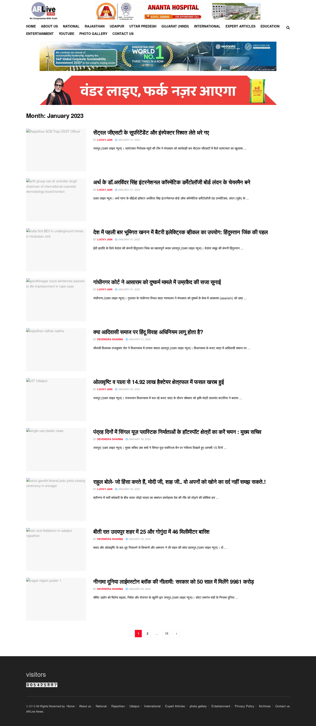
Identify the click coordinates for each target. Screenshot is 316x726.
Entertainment (40, 33)
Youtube (66, 33)
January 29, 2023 (139, 589)
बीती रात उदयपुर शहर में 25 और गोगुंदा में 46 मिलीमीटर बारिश (151, 531)
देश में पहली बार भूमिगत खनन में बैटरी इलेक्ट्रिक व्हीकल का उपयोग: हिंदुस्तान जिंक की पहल (180, 232)
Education (269, 26)
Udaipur (117, 26)
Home (31, 26)
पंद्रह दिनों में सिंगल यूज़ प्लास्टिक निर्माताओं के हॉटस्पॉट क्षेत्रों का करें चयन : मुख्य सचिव (177, 431)
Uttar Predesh (142, 26)
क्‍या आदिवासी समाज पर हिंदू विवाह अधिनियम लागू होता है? (148, 332)
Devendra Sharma (110, 339)
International (207, 26)
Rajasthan (95, 26)
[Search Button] (288, 27)
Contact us (122, 33)
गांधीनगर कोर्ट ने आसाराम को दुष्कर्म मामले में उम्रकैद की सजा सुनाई (157, 282)
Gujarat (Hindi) (175, 26)
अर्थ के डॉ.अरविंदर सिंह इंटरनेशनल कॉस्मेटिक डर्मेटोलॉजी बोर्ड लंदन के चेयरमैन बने (171, 182)
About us (49, 26)
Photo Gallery (93, 33)
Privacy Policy (244, 706)
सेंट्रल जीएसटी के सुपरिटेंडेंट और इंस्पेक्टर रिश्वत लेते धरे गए (151, 132)
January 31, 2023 (128, 139)
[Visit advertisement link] (178, 11)
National (71, 26)
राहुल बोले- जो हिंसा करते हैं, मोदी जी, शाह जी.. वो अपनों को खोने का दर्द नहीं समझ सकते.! (179, 481)
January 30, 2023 (128, 389)
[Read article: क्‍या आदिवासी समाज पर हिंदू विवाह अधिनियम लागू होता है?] (56, 349)
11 (166, 633)
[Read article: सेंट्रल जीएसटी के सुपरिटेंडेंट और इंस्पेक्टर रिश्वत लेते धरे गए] (56, 150)
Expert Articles (240, 26)
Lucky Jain (104, 139)
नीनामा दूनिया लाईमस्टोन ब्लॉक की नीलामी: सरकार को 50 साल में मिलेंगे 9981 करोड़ (173, 581)
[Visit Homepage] (43, 11)
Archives (265, 706)
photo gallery (198, 706)
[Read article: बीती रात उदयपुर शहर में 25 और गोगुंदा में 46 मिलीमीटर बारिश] (56, 549)
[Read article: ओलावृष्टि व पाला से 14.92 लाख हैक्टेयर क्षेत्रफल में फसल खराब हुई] (56, 399)
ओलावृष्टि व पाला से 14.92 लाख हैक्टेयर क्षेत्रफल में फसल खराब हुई (158, 382)
